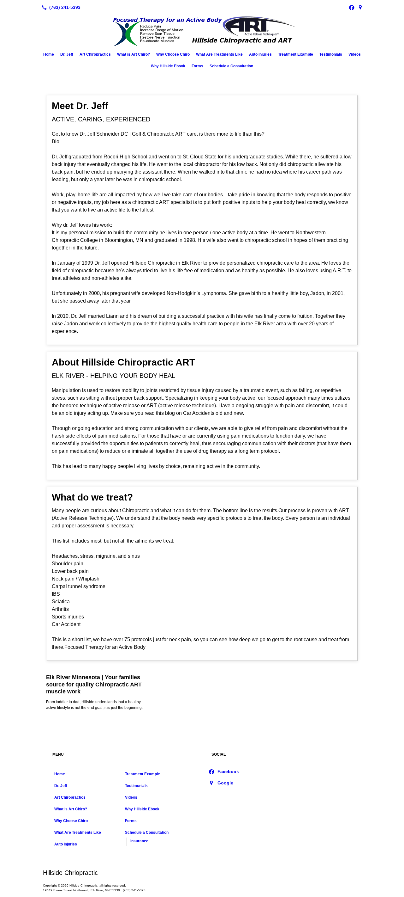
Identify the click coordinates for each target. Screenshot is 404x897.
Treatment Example (295, 54)
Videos (354, 54)
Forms (197, 66)
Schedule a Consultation (231, 66)
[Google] (360, 7)
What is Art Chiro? (133, 54)
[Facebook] (351, 7)
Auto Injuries (260, 54)
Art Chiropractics (95, 54)
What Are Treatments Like (219, 54)
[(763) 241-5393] (59, 7)
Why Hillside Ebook (168, 66)
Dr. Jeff (66, 54)
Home (48, 54)
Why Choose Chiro (173, 54)
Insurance (139, 841)
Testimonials (330, 54)
